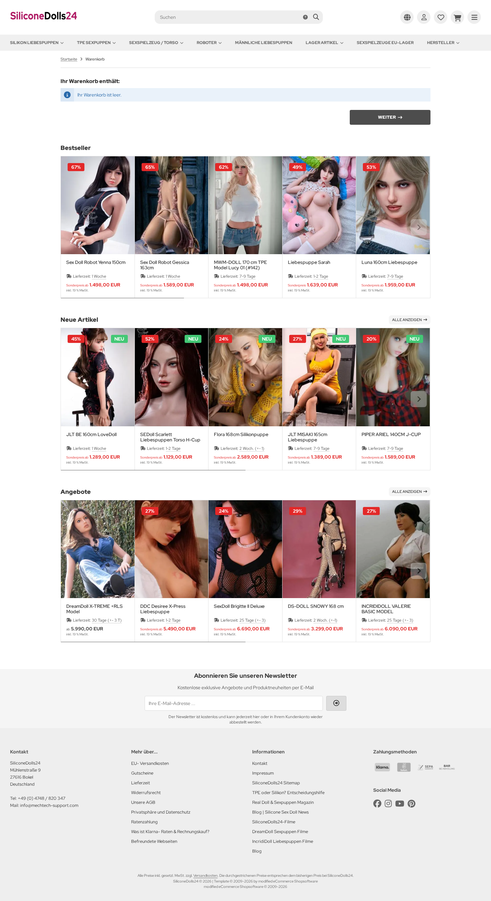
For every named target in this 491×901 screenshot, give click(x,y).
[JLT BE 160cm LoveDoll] (98, 377)
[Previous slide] (72, 227)
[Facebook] (377, 803)
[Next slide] (419, 227)
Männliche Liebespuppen (263, 42)
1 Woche (99, 276)
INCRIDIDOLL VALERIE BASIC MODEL (386, 608)
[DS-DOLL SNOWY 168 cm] (319, 549)
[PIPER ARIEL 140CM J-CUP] (393, 377)
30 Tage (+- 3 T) (107, 620)
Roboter (207, 42)
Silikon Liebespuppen (34, 42)
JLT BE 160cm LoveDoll (91, 434)
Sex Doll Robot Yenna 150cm (95, 262)
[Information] (305, 17)
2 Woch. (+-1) (325, 620)
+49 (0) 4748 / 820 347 (41, 798)
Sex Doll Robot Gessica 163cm (164, 265)
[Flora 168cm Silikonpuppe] (245, 377)
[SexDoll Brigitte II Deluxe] (245, 549)
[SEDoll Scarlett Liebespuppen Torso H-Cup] (172, 377)
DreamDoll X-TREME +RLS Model (94, 608)
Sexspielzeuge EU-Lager (385, 42)
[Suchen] (316, 17)
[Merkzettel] (440, 17)
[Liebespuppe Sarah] (319, 205)
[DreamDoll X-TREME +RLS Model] (98, 549)
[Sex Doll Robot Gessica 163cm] (172, 205)
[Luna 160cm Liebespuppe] (393, 205)
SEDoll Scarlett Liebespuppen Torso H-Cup (170, 437)
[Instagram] (388, 803)
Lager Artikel (322, 42)
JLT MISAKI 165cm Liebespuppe (307, 437)
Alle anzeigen (407, 319)
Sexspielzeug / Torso (153, 42)
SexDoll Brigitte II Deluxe (239, 606)
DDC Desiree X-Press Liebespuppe (163, 608)
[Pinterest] (411, 803)
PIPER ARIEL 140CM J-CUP (391, 434)
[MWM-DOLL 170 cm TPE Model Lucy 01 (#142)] (245, 205)
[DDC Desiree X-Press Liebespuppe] (172, 549)
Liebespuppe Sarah (309, 262)
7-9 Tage (247, 276)
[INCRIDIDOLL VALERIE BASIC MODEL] (393, 549)
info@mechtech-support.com (49, 805)
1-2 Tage (320, 276)
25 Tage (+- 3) (252, 620)
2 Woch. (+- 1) (251, 448)
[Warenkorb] (457, 17)
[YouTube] (399, 803)
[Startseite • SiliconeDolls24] (43, 24)
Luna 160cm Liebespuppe (389, 262)
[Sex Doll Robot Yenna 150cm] (98, 205)
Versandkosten (205, 875)
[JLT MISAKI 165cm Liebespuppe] (319, 377)
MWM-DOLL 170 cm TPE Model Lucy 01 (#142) (240, 265)
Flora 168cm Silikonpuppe (241, 434)
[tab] (122, 303)
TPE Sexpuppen (94, 42)
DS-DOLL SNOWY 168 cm (316, 606)
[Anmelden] (423, 17)
